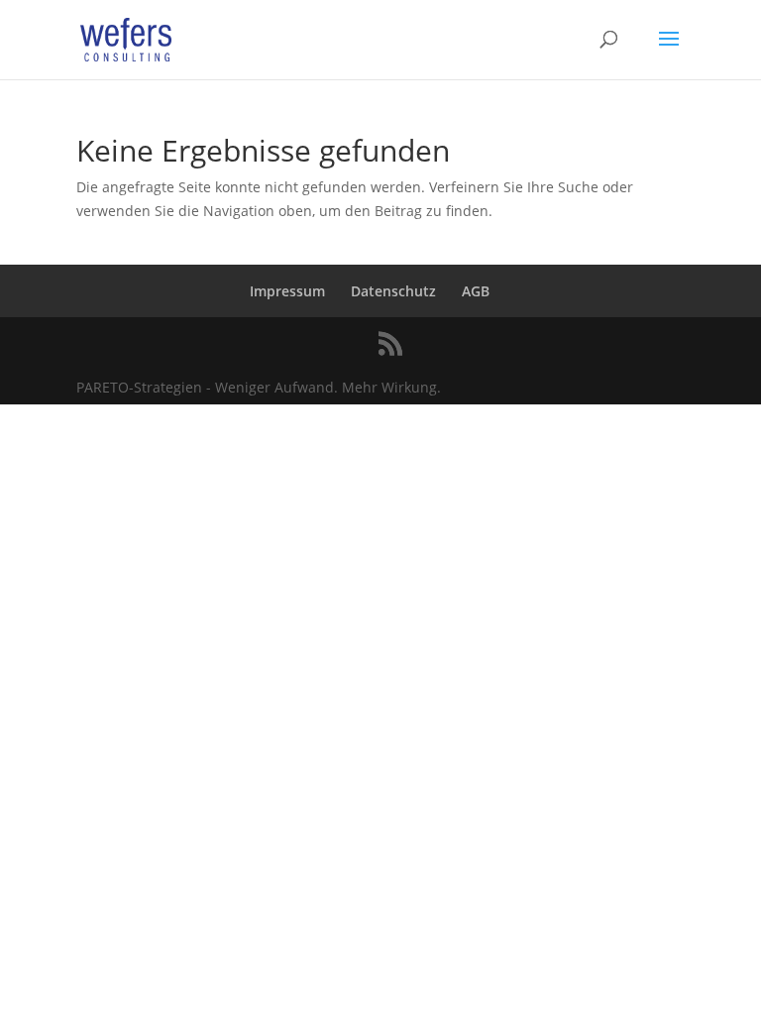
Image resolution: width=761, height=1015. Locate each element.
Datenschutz (393, 291)
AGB (475, 291)
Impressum (287, 291)
